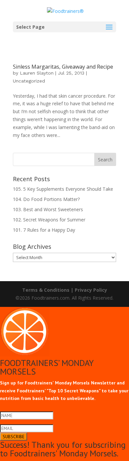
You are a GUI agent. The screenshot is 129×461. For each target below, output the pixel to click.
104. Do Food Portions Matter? (46, 199)
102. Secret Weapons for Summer (49, 219)
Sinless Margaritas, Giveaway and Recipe (63, 66)
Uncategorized (29, 80)
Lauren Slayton (37, 73)
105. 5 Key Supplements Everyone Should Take (63, 189)
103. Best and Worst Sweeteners (48, 209)
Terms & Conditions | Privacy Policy (64, 290)
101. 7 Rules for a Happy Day (44, 230)
